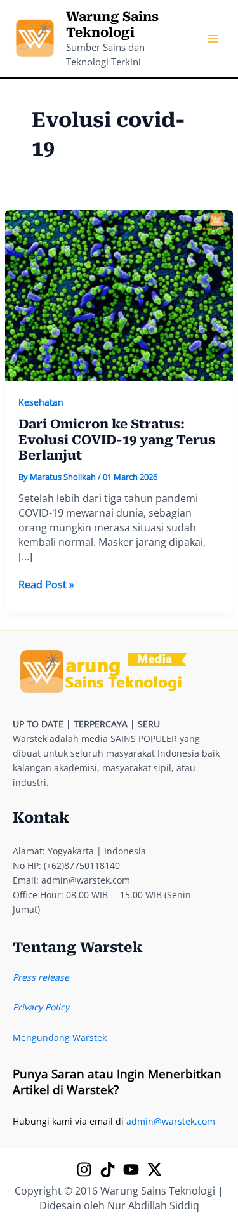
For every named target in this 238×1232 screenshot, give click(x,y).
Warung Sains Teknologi (112, 24)
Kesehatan (40, 402)
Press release (41, 977)
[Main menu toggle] (212, 39)
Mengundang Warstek (60, 1037)
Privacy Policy (41, 1007)
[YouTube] (131, 1169)
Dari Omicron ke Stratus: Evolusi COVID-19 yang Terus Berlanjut (116, 439)
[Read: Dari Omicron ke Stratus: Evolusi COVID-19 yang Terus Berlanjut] (119, 295)
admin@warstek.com (170, 1121)
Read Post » (46, 585)
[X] (154, 1169)
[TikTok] (108, 1169)
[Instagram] (84, 1169)
